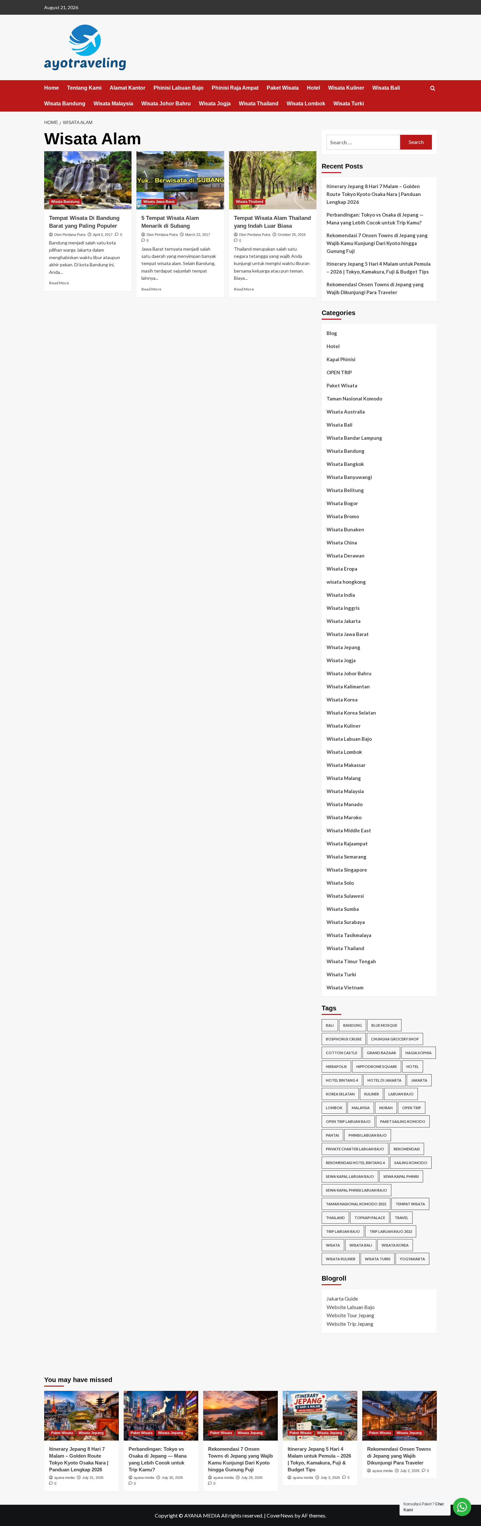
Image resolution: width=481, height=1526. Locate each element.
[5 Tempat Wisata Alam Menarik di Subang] (180, 180)
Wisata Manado (345, 804)
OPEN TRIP (339, 372)
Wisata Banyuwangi (349, 477)
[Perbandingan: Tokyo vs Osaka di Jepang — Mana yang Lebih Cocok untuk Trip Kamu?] (161, 1416)
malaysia (361, 1108)
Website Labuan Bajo (351, 1307)
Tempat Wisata (410, 1204)
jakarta (419, 1080)
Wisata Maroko (344, 817)
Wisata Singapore (347, 870)
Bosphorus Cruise (344, 1039)
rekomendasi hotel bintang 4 (355, 1163)
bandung (352, 1025)
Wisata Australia (346, 412)
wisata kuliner (340, 1259)
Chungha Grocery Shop (395, 1039)
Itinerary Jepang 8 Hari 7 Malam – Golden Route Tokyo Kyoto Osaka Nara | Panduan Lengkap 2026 (374, 194)
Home (51, 88)
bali (330, 1025)
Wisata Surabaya (346, 922)
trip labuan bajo (343, 1231)
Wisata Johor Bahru (166, 103)
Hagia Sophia (418, 1053)
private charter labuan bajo (355, 1149)
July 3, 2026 (330, 1478)
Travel (401, 1217)
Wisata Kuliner (346, 88)
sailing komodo (410, 1163)
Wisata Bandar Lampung (354, 438)
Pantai (332, 1135)
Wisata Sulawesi (345, 896)
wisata (333, 1245)
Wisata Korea (342, 699)
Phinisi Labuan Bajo (178, 88)
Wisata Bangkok (345, 464)
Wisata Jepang (343, 647)
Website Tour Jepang (350, 1315)
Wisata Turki (348, 103)
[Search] (433, 88)
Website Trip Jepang (350, 1324)
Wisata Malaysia (113, 103)
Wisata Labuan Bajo (349, 739)
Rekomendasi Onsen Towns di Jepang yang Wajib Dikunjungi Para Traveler (375, 288)
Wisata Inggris (343, 608)
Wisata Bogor (342, 503)
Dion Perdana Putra (69, 235)
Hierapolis (336, 1066)
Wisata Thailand (258, 103)
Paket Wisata (283, 88)
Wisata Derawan (346, 556)
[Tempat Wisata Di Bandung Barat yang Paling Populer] (88, 180)
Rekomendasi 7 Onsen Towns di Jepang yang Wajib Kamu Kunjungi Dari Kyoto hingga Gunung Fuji (377, 243)
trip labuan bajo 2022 (390, 1231)
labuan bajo (401, 1094)
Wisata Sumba (343, 909)
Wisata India (341, 595)
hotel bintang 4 (342, 1080)
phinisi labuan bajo (367, 1135)
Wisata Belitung (345, 490)
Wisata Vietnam (345, 987)
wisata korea (395, 1245)
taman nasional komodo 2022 (356, 1204)
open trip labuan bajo (348, 1121)
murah (386, 1108)
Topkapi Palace (369, 1217)
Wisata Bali (386, 88)
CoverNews (280, 1515)
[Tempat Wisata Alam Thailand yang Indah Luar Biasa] (272, 180)
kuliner (371, 1094)
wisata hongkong (346, 582)
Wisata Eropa (342, 569)
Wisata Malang (344, 778)
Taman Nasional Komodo (354, 398)
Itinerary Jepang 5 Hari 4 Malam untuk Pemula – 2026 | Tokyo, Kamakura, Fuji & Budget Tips (379, 268)
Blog (332, 333)
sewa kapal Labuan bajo (350, 1176)
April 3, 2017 (103, 235)
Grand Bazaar (381, 1053)
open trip (411, 1108)
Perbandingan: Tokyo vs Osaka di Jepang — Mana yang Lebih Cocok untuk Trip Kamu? (375, 218)
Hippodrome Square (376, 1066)
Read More (59, 282)
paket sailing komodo (402, 1121)
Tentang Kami (84, 88)
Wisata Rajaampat (347, 843)
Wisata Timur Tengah (351, 961)
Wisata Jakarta (344, 621)
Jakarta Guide (342, 1298)
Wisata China (342, 542)
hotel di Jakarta (384, 1080)
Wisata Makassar (346, 765)
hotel (412, 1066)
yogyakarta (412, 1259)
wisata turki (377, 1259)
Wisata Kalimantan (348, 686)
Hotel (313, 88)
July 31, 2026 (92, 1478)
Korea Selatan (340, 1094)
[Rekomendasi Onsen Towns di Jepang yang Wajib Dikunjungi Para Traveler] (399, 1416)
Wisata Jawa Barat (159, 202)
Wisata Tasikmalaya (349, 935)
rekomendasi (407, 1149)
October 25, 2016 (292, 235)
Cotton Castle (341, 1053)
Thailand (335, 1217)
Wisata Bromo (343, 516)
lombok (334, 1108)
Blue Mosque (384, 1025)
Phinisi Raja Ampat (235, 88)
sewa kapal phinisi (401, 1176)
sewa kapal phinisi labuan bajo (356, 1190)
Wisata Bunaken (345, 529)
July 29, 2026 (251, 1478)
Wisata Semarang (346, 857)
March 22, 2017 (197, 235)
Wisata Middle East (349, 830)
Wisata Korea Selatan (351, 713)
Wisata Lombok (306, 103)
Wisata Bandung (64, 103)
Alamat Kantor (127, 88)
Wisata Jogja (215, 103)
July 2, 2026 (409, 1471)
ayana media (64, 1478)
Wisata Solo (340, 883)
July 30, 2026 (172, 1478)
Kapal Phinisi (341, 359)
